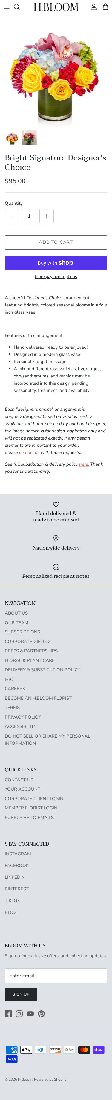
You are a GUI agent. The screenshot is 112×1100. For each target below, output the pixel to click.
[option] (56, 70)
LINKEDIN (15, 877)
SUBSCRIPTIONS (22, 632)
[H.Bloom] (56, 7)
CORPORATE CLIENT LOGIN (34, 799)
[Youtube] (30, 1013)
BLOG (11, 912)
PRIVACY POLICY (23, 717)
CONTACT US (19, 780)
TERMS (12, 708)
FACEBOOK (17, 866)
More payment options (56, 276)
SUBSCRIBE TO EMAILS (29, 818)
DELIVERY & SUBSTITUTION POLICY (42, 670)
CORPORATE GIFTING (28, 642)
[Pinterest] (41, 1013)
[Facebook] (8, 1013)
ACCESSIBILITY (20, 726)
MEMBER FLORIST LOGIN (31, 808)
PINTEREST (17, 889)
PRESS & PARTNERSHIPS (31, 651)
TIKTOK (12, 901)
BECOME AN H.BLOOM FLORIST (38, 698)
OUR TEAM (16, 623)
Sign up (21, 994)
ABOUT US (16, 613)
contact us (29, 452)
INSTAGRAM (18, 854)
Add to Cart (56, 242)
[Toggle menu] (6, 6)
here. (84, 464)
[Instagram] (19, 1013)
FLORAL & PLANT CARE (30, 660)
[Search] (19, 6)
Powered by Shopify (50, 1079)
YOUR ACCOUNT (22, 789)
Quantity (14, 203)
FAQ (9, 679)
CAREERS (15, 689)
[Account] (92, 6)
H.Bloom (25, 1079)
